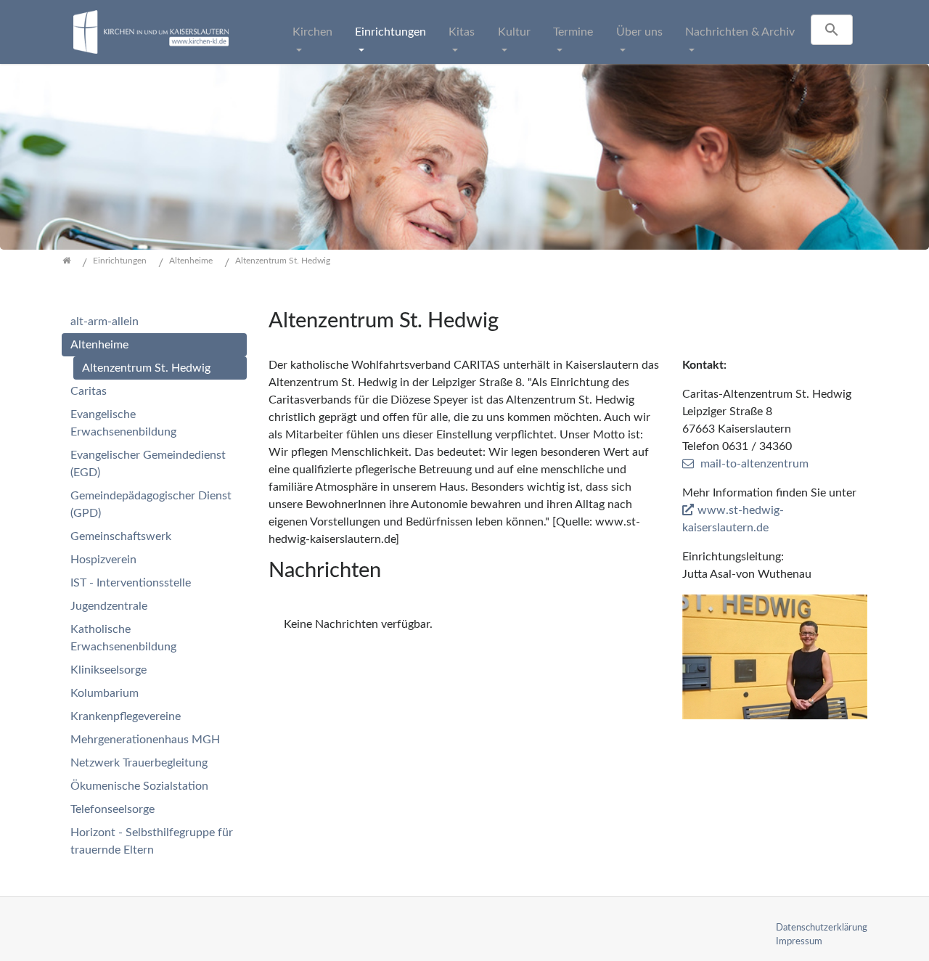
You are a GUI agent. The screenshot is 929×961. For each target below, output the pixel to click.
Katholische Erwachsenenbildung (123, 638)
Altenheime (99, 345)
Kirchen (312, 32)
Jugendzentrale (108, 606)
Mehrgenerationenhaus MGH (145, 739)
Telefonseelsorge (112, 809)
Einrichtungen (390, 32)
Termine (573, 32)
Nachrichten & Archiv (740, 32)
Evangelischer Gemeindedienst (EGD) (148, 463)
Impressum (799, 941)
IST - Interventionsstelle (130, 583)
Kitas (462, 32)
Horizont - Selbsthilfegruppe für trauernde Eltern (151, 841)
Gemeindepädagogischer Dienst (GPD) (151, 504)
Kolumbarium (104, 693)
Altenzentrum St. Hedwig (146, 368)
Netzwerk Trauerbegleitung (139, 763)
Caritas (88, 391)
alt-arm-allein (104, 321)
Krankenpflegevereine (125, 716)
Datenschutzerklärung (821, 927)
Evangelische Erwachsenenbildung (123, 423)
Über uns (639, 32)
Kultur (514, 32)
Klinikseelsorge (108, 670)
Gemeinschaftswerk (120, 536)
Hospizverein (103, 559)
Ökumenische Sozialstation (139, 786)
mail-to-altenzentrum (754, 464)
